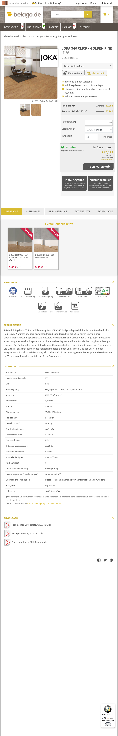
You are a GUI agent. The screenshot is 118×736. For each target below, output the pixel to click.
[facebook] (99, 560)
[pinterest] (111, 560)
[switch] (108, 724)
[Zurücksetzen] (81, 14)
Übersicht (11, 211)
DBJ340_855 (73, 58)
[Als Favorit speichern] (67, 52)
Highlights (33, 211)
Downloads (106, 211)
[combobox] (87, 66)
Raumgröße (69, 121)
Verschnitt (68, 128)
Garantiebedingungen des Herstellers (44, 503)
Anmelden (108, 3)
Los (88, 14)
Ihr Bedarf (67, 135)
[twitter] (105, 560)
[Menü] (113, 705)
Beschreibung (57, 211)
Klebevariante (75, 73)
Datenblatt (82, 211)
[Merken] (64, 52)
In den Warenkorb (98, 166)
